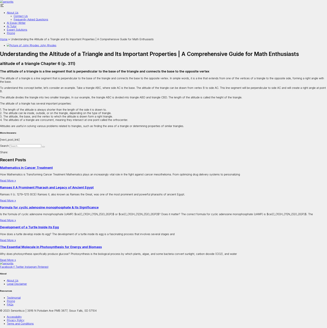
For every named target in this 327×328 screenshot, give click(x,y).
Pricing (11, 33)
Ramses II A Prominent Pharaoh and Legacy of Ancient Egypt (47, 187)
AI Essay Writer (16, 23)
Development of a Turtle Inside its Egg (29, 227)
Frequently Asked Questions (31, 19)
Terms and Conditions (20, 323)
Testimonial (14, 297)
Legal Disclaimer (17, 284)
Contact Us (21, 16)
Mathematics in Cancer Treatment (26, 168)
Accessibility (14, 316)
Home (3, 39)
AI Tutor (12, 26)
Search (4, 145)
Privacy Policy (15, 320)
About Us (12, 12)
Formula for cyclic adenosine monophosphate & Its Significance (49, 207)
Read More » (8, 180)
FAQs (10, 304)
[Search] (43, 146)
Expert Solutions (17, 29)
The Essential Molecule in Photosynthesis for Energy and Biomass (51, 247)
